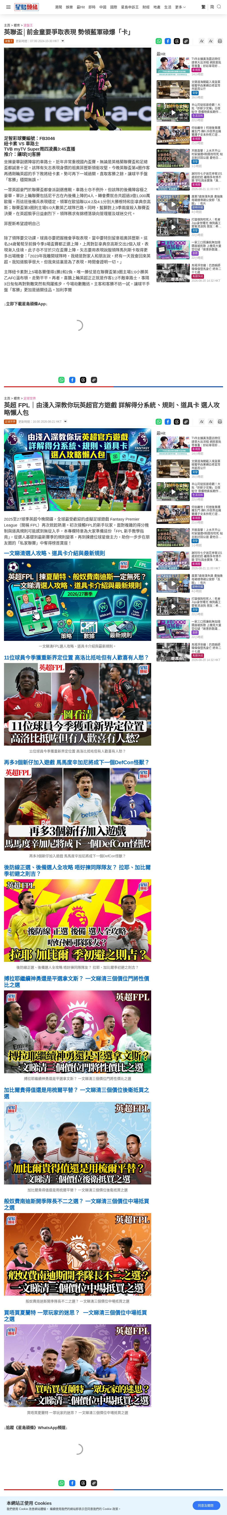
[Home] (26, 7)
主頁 (7, 25)
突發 (195, 93)
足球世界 (29, 398)
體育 (17, 25)
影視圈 (196, 70)
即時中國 (197, 207)
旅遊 (195, 253)
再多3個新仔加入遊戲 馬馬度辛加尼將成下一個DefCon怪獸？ (77, 762)
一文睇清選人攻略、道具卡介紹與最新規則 (54, 553)
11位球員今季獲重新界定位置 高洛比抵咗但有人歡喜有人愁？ (76, 658)
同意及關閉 (205, 1505)
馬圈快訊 (197, 276)
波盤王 (28, 25)
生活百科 (197, 116)
